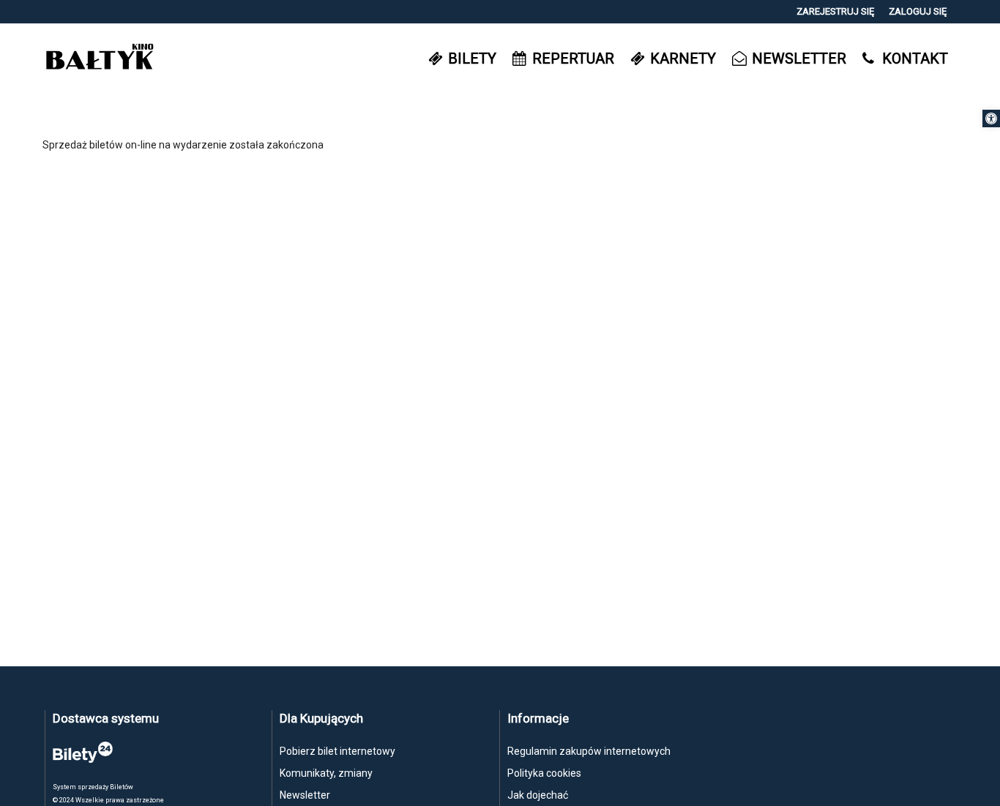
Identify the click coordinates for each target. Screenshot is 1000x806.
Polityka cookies (544, 773)
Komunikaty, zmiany (326, 773)
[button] (991, 118)
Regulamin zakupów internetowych (589, 751)
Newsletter (305, 795)
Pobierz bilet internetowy (337, 751)
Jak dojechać (537, 795)
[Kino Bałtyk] (99, 58)
